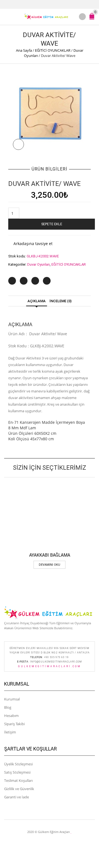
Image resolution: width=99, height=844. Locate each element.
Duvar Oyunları (38, 264)
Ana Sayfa (24, 50)
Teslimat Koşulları (18, 780)
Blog (7, 707)
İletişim (10, 732)
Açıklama (37, 301)
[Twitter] (12, 281)
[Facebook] (24, 281)
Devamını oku (49, 565)
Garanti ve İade (16, 796)
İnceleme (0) (61, 301)
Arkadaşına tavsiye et (33, 243)
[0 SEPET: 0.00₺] (93, 18)
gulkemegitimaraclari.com (49, 666)
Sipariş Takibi (14, 723)
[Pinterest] (35, 281)
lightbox (18, 144)
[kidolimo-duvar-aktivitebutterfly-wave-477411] (49, 113)
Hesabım (11, 715)
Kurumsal (12, 699)
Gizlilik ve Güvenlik (19, 788)
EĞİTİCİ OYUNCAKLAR (52, 50)
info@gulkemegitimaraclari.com (56, 661)
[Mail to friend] (47, 281)
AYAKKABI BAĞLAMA (49, 555)
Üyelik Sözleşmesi (18, 763)
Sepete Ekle (51, 224)
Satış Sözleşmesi (17, 772)
